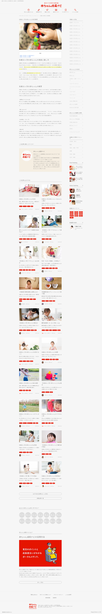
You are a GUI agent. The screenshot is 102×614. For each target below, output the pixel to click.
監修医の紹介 (73, 222)
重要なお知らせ (34, 594)
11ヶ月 (21, 206)
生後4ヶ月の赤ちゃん (75, 38)
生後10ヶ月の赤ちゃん (75, 57)
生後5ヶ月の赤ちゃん (75, 41)
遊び (37, 423)
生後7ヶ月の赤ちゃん (75, 48)
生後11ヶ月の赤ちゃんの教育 (25, 56)
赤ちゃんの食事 (73, 104)
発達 (54, 359)
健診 (56, 268)
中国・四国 (72, 154)
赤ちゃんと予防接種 (75, 119)
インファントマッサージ (75, 87)
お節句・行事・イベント (75, 79)
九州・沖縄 (72, 157)
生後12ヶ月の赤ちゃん (75, 64)
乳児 (53, 268)
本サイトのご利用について (45, 594)
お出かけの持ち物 (74, 107)
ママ (46, 423)
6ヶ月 (28, 299)
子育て (24, 452)
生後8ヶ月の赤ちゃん (75, 51)
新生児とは (72, 72)
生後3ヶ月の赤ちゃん (75, 35)
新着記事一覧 (40, 498)
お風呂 (28, 361)
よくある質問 (68, 594)
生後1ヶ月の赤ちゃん (75, 28)
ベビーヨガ (72, 91)
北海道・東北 (73, 141)
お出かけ (71, 215)
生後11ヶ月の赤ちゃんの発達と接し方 (27, 55)
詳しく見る (40, 582)
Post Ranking (73, 162)
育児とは (72, 75)
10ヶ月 (43, 268)
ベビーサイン (73, 94)
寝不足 (32, 330)
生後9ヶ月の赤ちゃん (75, 54)
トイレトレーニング (75, 131)
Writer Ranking (74, 185)
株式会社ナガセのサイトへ (7, 612)
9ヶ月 (50, 268)
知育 (51, 483)
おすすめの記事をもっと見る (40, 493)
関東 (71, 144)
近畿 (71, 151)
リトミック (72, 98)
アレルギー (55, 330)
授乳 (32, 206)
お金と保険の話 (73, 101)
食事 (50, 454)
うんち (24, 361)
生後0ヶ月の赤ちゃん (75, 25)
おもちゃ (47, 392)
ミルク (29, 206)
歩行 (27, 390)
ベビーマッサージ (74, 83)
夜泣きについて (73, 125)
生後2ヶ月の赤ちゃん (75, 32)
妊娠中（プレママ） (75, 22)
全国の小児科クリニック (76, 138)
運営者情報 (47, 597)
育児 (81, 212)
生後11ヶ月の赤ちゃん (75, 60)
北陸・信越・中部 (74, 147)
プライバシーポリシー (58, 594)
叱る (49, 423)
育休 (52, 423)
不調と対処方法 (73, 122)
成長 (51, 359)
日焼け (71, 128)
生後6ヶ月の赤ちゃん (75, 44)
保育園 (24, 483)
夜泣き (24, 330)
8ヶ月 (34, 299)
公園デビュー (30, 423)
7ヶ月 (31, 299)
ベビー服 (24, 206)
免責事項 (55, 597)
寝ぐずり (28, 330)
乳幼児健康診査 (73, 116)
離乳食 (59, 330)
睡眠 (35, 330)
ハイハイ (47, 359)
